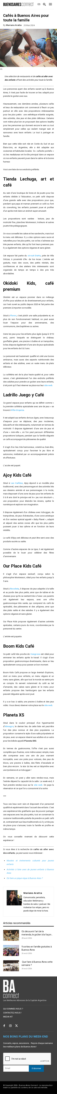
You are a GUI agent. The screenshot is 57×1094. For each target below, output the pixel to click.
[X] (16, 1026)
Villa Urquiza (17, 410)
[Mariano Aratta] (14, 901)
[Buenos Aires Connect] (18, 4)
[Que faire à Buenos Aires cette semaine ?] (11, 965)
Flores (13, 315)
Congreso (35, 654)
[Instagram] (10, 1026)
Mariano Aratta (14, 25)
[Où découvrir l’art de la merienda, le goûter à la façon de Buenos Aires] (11, 935)
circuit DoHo (34, 255)
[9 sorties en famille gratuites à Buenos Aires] (11, 950)
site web (48, 385)
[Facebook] (4, 1026)
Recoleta (14, 589)
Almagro (9, 726)
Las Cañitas (17, 483)
